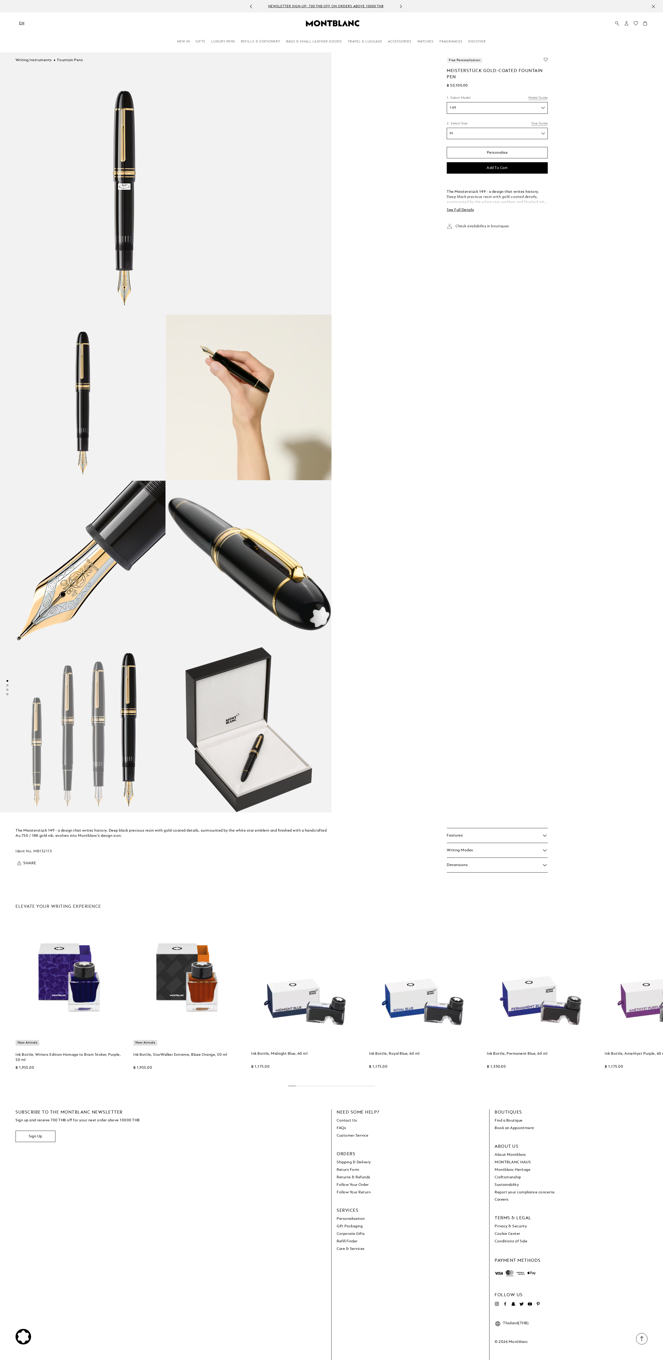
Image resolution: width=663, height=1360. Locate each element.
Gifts (200, 41)
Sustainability (507, 1185)
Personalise (497, 152)
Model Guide (538, 98)
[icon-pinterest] (538, 1304)
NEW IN (183, 41)
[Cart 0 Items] (645, 24)
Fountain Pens (70, 60)
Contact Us (347, 1120)
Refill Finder (347, 1241)
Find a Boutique (509, 1120)
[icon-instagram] (497, 1304)
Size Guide (539, 123)
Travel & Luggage (365, 41)
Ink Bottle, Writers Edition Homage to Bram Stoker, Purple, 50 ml (68, 1057)
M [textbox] (451, 133)
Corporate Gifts (351, 1234)
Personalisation (351, 1219)
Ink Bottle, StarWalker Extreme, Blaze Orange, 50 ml (180, 1055)
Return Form (348, 1170)
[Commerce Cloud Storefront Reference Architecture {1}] (332, 23)
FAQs (341, 1128)
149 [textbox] (453, 108)
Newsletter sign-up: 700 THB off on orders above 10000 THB (326, 6)
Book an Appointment (514, 1128)
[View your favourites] (635, 24)
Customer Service (352, 1135)
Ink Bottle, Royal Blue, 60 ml (394, 1054)
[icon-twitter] (522, 1304)
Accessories (400, 41)
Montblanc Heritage (512, 1170)
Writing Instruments (34, 60)
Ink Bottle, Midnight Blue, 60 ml (279, 1054)
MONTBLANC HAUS (513, 1162)
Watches (425, 41)
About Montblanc (510, 1155)
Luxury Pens (223, 41)
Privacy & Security (511, 1226)
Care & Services (351, 1249)
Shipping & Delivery (354, 1162)
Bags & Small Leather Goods (314, 41)
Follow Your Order (353, 1185)
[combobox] (497, 107)
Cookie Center (507, 1234)
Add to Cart (497, 168)
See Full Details (460, 210)
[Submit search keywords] (617, 23)
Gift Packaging (350, 1226)
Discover (477, 41)
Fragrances (451, 41)
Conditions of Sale (511, 1241)
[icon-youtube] (530, 1304)
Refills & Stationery (260, 41)
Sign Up (35, 1136)
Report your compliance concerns (525, 1192)
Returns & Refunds (353, 1177)
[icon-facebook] (505, 1304)
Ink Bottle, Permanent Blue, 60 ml (517, 1054)
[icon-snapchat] (513, 1304)
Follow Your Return (354, 1192)
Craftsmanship (508, 1177)
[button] (626, 23)
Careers (502, 1199)
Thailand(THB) (516, 1323)
